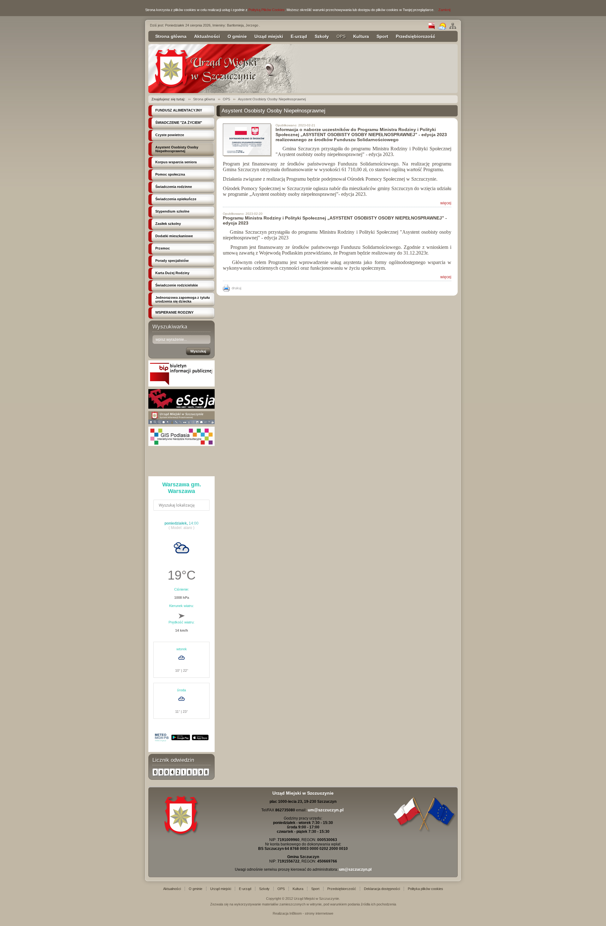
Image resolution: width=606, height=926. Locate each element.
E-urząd (299, 36)
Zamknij (444, 10)
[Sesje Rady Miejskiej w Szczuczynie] (181, 407)
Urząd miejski (268, 36)
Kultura (361, 36)
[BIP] (432, 28)
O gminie (237, 36)
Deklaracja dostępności (382, 889)
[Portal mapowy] (181, 423)
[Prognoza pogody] (442, 28)
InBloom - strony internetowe (311, 913)
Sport (382, 36)
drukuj (236, 288)
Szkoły (322, 36)
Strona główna (171, 36)
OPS (341, 36)
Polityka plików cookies (425, 889)
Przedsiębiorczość (415, 36)
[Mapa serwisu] (452, 28)
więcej (445, 203)
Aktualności (207, 36)
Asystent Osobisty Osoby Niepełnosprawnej (272, 99)
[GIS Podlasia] (181, 445)
